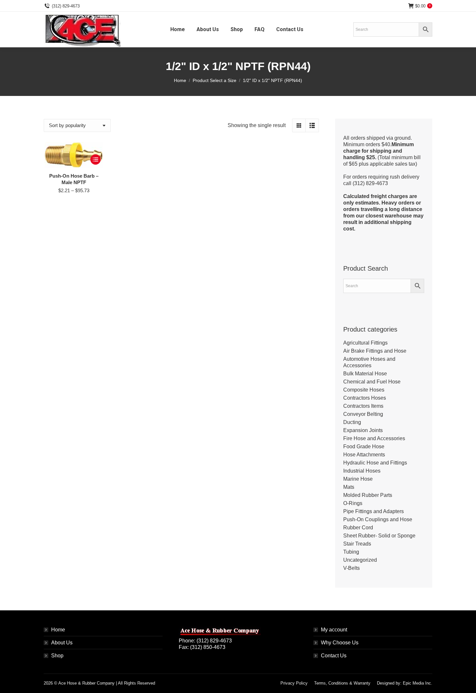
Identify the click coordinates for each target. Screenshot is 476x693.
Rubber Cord (358, 527)
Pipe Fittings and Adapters (373, 511)
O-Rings (352, 503)
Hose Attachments (364, 454)
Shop (57, 655)
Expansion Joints (363, 430)
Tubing (351, 552)
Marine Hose (358, 479)
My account (334, 629)
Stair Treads (357, 543)
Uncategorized (360, 560)
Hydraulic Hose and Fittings (375, 462)
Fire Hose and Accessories (374, 438)
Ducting (352, 422)
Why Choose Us (339, 642)
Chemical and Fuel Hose (372, 381)
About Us (62, 642)
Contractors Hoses (364, 398)
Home (58, 629)
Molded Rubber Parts (367, 495)
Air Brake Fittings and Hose (374, 351)
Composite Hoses (363, 390)
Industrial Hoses (361, 471)
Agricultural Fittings (365, 343)
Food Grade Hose (363, 446)
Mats (348, 487)
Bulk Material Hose (365, 373)
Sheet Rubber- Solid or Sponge (379, 535)
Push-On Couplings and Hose (377, 519)
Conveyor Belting (363, 414)
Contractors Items (363, 406)
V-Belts (351, 568)
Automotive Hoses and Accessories (369, 362)
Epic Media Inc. (417, 683)
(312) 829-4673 (66, 6)
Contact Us (333, 655)
